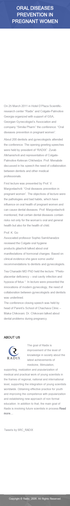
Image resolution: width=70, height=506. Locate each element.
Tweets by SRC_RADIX (18, 429)
